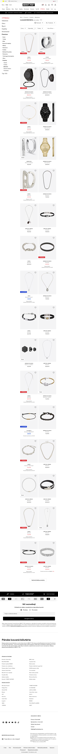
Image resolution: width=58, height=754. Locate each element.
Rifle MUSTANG (5, 661)
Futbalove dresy (33, 674)
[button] (39, 23)
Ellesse (3, 692)
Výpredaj (30, 28)
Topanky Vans (32, 661)
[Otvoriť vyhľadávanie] (54, 9)
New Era (4, 696)
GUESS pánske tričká (34, 668)
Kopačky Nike (5, 674)
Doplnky (32, 17)
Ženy (3, 4)
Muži (7, 4)
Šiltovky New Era (33, 677)
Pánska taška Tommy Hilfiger (8, 668)
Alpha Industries (33, 696)
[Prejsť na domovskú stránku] (10, 716)
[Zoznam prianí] (52, 5)
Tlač (10, 747)
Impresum (52, 747)
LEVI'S (30, 694)
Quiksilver (31, 698)
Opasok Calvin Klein (6, 670)
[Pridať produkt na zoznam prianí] (35, 34)
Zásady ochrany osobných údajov (14, 624)
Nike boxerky (32, 663)
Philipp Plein (4, 687)
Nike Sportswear (6, 685)
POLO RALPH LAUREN (34, 703)
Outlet (5, 1)
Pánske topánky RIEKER (7, 663)
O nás (5, 747)
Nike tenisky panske (33, 672)
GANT (30, 705)
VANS (3, 703)
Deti (10, 4)
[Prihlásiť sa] (46, 5)
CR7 (3, 694)
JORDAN (4, 705)
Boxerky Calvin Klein (6, 659)
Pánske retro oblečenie (7, 666)
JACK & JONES (32, 690)
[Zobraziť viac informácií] (29, 64)
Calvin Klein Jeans (33, 692)
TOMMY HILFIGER (33, 685)
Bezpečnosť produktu (33, 750)
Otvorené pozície (17, 747)
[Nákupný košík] (55, 5)
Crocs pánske (32, 670)
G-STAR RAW (32, 687)
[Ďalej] (52, 9)
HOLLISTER (4, 690)
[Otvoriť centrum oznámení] (49, 5)
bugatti (3, 700)
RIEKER (30, 700)
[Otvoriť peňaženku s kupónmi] (43, 5)
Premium (26, 17)
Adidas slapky (32, 679)
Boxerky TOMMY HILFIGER (8, 679)
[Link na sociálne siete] (3, 722)
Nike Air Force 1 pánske (7, 672)
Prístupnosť (23, 750)
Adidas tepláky (5, 677)
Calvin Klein (4, 698)
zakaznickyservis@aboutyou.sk (17, 626)
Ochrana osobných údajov (29, 747)
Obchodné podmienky (42, 747)
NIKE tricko (31, 659)
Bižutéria (37, 17)
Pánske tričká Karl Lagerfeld (35, 666)
